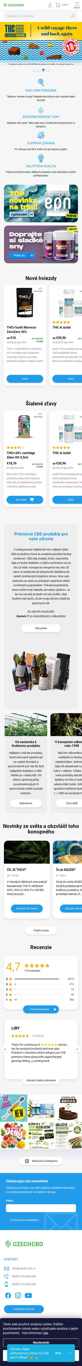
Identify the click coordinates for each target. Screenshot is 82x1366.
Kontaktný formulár (23, 1309)
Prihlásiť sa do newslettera (24, 1220)
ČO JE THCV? (16, 870)
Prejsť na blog (41, 930)
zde (45, 1333)
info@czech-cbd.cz (23, 1268)
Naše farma (26, 803)
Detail (25, 378)
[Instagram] (17, 1294)
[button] (77, 1049)
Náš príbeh (41, 628)
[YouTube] (28, 1294)
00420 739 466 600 (24, 1276)
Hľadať (73, 16)
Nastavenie (41, 1342)
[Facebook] (7, 1294)
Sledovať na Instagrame (45, 1161)
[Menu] (77, 5)
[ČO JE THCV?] (27, 852)
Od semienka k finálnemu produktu (26, 744)
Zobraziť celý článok (27, 908)
